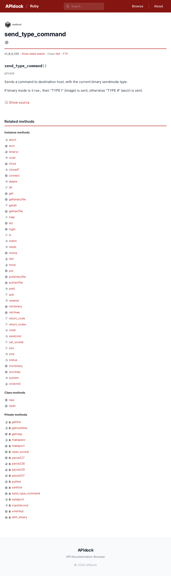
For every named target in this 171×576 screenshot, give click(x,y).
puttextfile (16, 282)
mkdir (12, 247)
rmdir (12, 330)
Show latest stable (33, 53)
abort (12, 139)
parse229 (18, 469)
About (158, 6)
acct (12, 145)
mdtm (13, 241)
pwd (12, 288)
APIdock (14, 6)
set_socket (16, 342)
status (13, 360)
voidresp (18, 511)
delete (13, 181)
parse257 (18, 475)
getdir (13, 205)
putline (16, 481)
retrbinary (15, 306)
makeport (18, 445)
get (11, 193)
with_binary (19, 517)
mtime (13, 253)
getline (16, 422)
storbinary (16, 366)
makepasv (18, 439)
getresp (17, 434)
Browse (137, 6)
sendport (18, 499)
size (11, 354)
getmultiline (19, 428)
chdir (12, 157)
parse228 (18, 463)
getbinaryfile (17, 199)
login (12, 229)
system (14, 377)
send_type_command (26, 493)
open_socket (20, 451)
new (11, 400)
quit (11, 294)
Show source (19, 102)
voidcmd (14, 383)
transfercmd (20, 505)
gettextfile (16, 211)
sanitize (17, 487)
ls (10, 235)
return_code (17, 318)
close (12, 163)
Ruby (34, 6)
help (12, 217)
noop (12, 264)
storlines (14, 372)
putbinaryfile (17, 276)
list (11, 223)
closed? (14, 169)
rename (14, 300)
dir (10, 187)
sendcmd (15, 336)
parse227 (18, 457)
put (11, 270)
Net (58, 53)
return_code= (18, 324)
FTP (65, 53)
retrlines (14, 312)
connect (14, 175)
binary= (14, 151)
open (12, 405)
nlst (11, 258)
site (11, 348)
